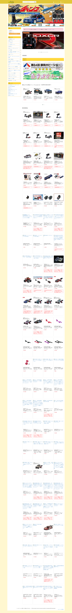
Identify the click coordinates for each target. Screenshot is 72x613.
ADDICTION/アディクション (12, 89)
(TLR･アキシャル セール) (12, 76)
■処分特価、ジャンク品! (12, 80)
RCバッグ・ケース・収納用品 (13, 66)
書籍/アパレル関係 (11, 78)
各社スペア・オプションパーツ (13, 48)
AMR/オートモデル (11, 95)
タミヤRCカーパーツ (12, 44)
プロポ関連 (10, 49)
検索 (35, 1)
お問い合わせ (43, 24)
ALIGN (9, 92)
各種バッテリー (11, 54)
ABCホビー (10, 87)
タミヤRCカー (11, 42)
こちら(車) (49, 29)
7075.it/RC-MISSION (11, 86)
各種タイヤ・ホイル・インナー (13, 68)
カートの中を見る (14, 33)
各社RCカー (10, 46)
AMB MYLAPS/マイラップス (12, 93)
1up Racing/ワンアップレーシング (13, 84)
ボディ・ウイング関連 (12, 73)
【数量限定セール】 (12, 39)
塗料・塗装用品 (11, 59)
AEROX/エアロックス (11, 90)
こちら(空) (52, 29)
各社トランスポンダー (12, 74)
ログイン (57, 24)
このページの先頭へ (61, 609)
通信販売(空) (30, 24)
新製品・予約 (11, 40)
